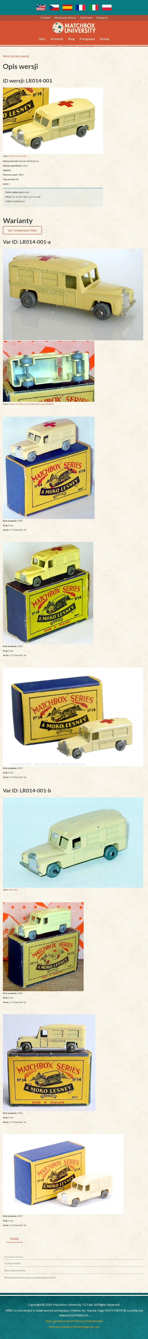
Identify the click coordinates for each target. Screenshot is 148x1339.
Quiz (42, 39)
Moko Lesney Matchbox (44, 404)
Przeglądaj (87, 39)
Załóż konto (86, 17)
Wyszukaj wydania (14, 1270)
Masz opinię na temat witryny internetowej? (74, 1321)
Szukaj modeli (12, 1263)
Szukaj (104, 39)
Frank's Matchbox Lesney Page (21, 404)
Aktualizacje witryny (65, 17)
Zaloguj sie (102, 17)
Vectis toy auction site (17, 156)
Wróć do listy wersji (16, 56)
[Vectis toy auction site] (53, 121)
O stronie (45, 17)
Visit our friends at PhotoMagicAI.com (74, 1326)
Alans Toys (13, 890)
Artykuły (56, 39)
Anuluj (14, 1238)
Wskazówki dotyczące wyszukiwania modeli (30, 1277)
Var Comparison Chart (22, 230)
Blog (71, 39)
